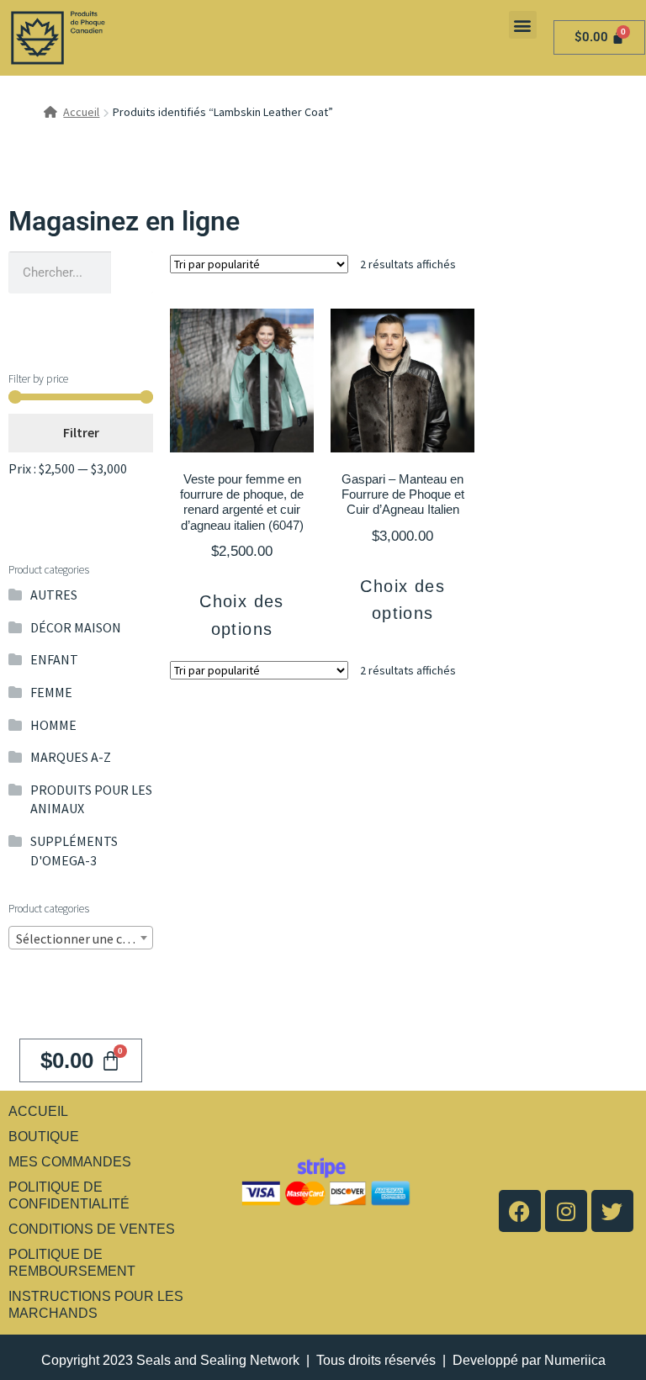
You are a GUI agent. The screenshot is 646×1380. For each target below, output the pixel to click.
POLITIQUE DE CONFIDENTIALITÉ (69, 1195)
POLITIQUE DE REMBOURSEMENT (71, 1262)
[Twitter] (612, 1211)
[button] (523, 25)
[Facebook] (520, 1211)
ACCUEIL (38, 1111)
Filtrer (81, 432)
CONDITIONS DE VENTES (91, 1229)
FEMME (51, 692)
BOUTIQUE (43, 1136)
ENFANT (54, 659)
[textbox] (80, 938)
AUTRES (53, 594)
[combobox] (80, 937)
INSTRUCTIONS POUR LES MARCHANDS (95, 1304)
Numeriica (575, 1360)
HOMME (53, 724)
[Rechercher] (132, 272)
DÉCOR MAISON (75, 627)
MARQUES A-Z (70, 756)
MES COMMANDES (69, 1162)
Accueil (81, 111)
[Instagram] (566, 1211)
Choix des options (241, 614)
